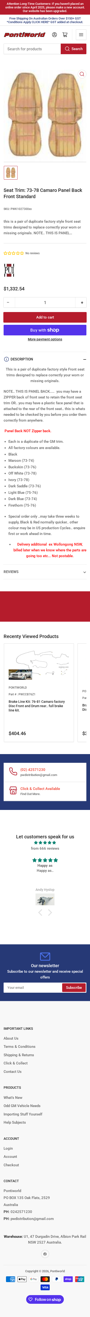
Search (77, 49)
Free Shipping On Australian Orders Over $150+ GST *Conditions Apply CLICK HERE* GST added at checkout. (45, 20)
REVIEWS (11, 572)
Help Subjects (15, 1122)
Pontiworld (57, 1271)
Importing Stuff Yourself (23, 1114)
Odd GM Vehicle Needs (22, 1106)
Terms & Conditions (20, 1046)
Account (10, 1156)
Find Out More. (30, 794)
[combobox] (45, 49)
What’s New (13, 1097)
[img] (45, 843)
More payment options (45, 339)
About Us (11, 1038)
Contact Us (13, 1071)
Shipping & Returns (19, 1055)
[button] (14, 253)
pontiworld (18, 687)
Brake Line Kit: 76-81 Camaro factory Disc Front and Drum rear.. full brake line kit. (37, 706)
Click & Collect (16, 1063)
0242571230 (21, 1212)
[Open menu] (81, 34)
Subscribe (74, 987)
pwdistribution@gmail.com (38, 775)
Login (8, 1148)
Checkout (11, 1165)
